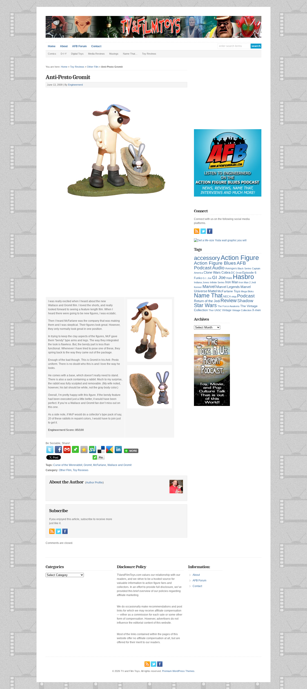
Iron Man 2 (245, 282)
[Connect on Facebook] (65, 531)
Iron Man (231, 282)
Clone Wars (212, 272)
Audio (218, 267)
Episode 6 (249, 272)
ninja (233, 296)
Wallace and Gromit (119, 465)
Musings (113, 53)
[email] (67, 449)
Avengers (231, 268)
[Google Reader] (109, 449)
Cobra (225, 272)
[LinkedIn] (118, 449)
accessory (207, 258)
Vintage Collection (241, 310)
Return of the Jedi (207, 301)
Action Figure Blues (215, 263)
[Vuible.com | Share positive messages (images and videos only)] (75, 452)
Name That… (130, 53)
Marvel (209, 286)
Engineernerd (75, 84)
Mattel (212, 291)
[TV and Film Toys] (153, 36)
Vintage (226, 310)
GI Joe (219, 277)
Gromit (88, 465)
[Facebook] (58, 449)
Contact (96, 46)
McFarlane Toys (229, 291)
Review (228, 300)
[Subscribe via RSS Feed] (52, 531)
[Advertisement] (98, 92)
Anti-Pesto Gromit (68, 77)
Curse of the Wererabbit (67, 465)
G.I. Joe (207, 278)
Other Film (92, 66)
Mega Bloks (247, 291)
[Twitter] (49, 449)
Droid (239, 272)
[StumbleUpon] (92, 449)
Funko (198, 278)
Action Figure (240, 257)
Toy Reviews (149, 53)
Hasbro (243, 276)
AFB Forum (79, 46)
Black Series (244, 268)
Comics (52, 53)
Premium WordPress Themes (178, 671)
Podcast (246, 295)
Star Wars (205, 305)
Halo (229, 278)
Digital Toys (77, 53)
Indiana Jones (201, 282)
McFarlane (99, 465)
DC (233, 272)
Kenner (198, 287)
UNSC (217, 310)
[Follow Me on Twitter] (58, 531)
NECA (227, 296)
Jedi (253, 282)
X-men (256, 310)
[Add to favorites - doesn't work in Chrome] (84, 449)
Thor (211, 310)
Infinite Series (217, 282)
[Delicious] (101, 449)
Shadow (245, 300)
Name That (208, 295)
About (64, 46)
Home (52, 46)
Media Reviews (96, 53)
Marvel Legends (228, 287)
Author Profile (94, 482)
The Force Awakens (229, 306)
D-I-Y (64, 53)
